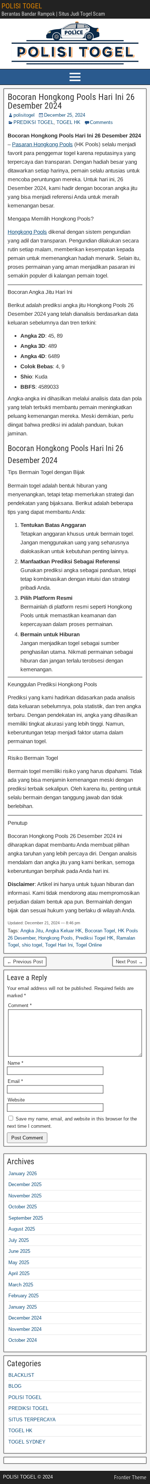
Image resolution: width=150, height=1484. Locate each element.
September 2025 (25, 1218)
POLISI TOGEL (21, 5)
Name (15, 1063)
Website (16, 1100)
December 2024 (25, 1318)
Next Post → (129, 961)
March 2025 (20, 1284)
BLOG (14, 1386)
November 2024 (25, 1329)
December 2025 (25, 1184)
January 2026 (22, 1173)
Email (15, 1081)
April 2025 (18, 1273)
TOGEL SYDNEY (27, 1442)
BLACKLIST (21, 1375)
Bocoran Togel (100, 930)
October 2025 (22, 1206)
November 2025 (25, 1196)
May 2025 (18, 1262)
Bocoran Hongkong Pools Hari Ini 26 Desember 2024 (71, 101)
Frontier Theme (130, 1477)
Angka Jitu (31, 930)
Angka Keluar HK (64, 930)
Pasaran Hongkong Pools (42, 144)
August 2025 (21, 1229)
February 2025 (23, 1295)
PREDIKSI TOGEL (33, 122)
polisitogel (24, 115)
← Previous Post (25, 961)
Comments (101, 122)
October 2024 (22, 1340)
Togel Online (89, 945)
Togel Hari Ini (59, 945)
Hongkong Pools (27, 232)
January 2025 (22, 1307)
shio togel (32, 945)
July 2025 (18, 1240)
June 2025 (19, 1251)
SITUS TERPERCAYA (32, 1419)
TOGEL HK (68, 122)
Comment (20, 1005)
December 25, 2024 (64, 115)
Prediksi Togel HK (95, 938)
